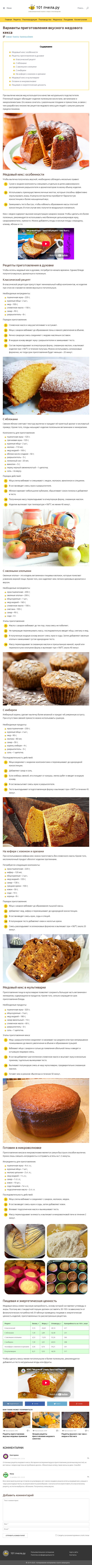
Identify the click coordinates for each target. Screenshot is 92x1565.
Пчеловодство (45, 20)
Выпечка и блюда (26, 37)
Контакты (73, 1555)
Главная (8, 20)
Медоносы (57, 20)
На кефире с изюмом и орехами (30, 74)
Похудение (68, 20)
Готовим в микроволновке (24, 81)
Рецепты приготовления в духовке (28, 56)
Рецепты (17, 20)
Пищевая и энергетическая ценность (29, 85)
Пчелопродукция (29, 20)
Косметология (80, 20)
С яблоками (21, 63)
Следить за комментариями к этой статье (73, 1535)
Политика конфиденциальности (42, 1555)
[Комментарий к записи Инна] (88, 1477)
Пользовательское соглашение (42, 1552)
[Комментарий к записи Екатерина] (88, 1458)
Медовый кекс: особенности (25, 52)
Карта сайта (73, 1552)
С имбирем (21, 70)
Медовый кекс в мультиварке (25, 77)
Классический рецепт (25, 59)
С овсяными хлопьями (26, 66)
